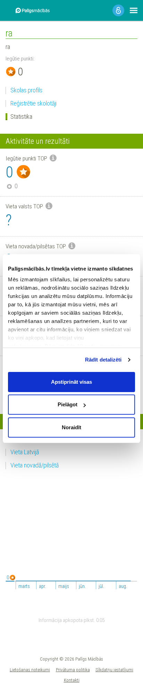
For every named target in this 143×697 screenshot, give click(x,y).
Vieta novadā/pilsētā (34, 465)
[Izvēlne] (134, 10)
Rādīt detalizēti (103, 360)
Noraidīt (71, 427)
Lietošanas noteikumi (30, 669)
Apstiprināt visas (71, 382)
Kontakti (71, 680)
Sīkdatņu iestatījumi (114, 669)
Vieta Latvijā (24, 452)
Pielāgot (67, 404)
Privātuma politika (73, 669)
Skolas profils (26, 90)
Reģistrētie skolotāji (33, 103)
